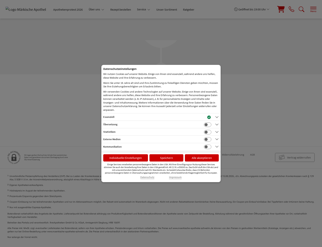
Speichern (166, 158)
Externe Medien (112, 139)
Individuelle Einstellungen (125, 158)
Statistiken (109, 131)
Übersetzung (110, 124)
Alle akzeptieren (202, 158)
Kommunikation (112, 146)
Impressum (175, 177)
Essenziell (108, 117)
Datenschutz (147, 177)
